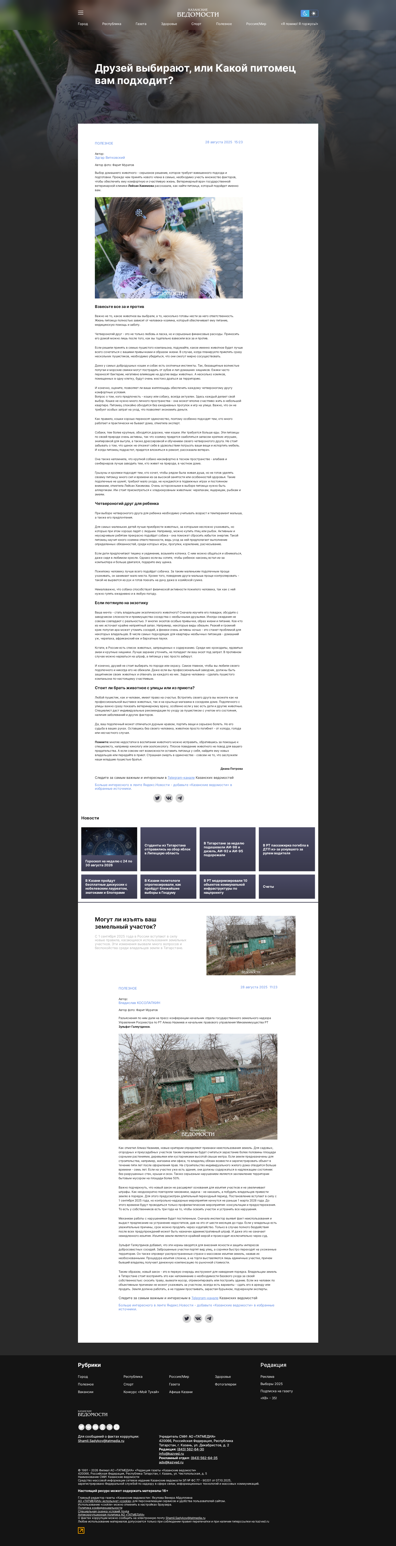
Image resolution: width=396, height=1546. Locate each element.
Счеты (268, 887)
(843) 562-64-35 (204, 1458)
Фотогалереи (225, 1384)
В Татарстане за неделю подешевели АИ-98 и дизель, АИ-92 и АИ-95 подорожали (224, 849)
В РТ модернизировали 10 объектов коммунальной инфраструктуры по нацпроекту (225, 887)
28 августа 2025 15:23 (224, 142)
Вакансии (85, 1392)
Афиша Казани (181, 1392)
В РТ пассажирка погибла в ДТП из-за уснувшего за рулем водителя (286, 849)
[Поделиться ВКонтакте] (168, 798)
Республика (111, 24)
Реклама (267, 1376)
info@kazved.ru (171, 1453)
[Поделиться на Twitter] (157, 798)
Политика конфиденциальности (100, 1507)
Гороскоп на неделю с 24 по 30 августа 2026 (108, 863)
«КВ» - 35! (268, 1398)
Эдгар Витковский (110, 158)
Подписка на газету (276, 1391)
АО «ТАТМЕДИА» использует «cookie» (105, 1501)
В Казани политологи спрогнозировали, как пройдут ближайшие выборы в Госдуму (163, 887)
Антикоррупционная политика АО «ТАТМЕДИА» (111, 1514)
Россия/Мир (256, 24)
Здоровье (169, 24)
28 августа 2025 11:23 (258, 987)
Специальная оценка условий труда (103, 1511)
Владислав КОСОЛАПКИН (139, 1003)
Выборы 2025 (271, 1384)
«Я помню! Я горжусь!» (299, 24)
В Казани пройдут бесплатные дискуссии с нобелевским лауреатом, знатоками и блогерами (106, 887)
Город (83, 24)
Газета (141, 24)
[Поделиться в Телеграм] (180, 798)
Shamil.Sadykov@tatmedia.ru (101, 1441)
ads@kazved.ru (171, 1462)
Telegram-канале (181, 777)
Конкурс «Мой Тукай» (141, 1392)
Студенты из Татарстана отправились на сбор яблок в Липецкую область (167, 849)
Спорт (196, 24)
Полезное (224, 24)
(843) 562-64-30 (190, 1449)
